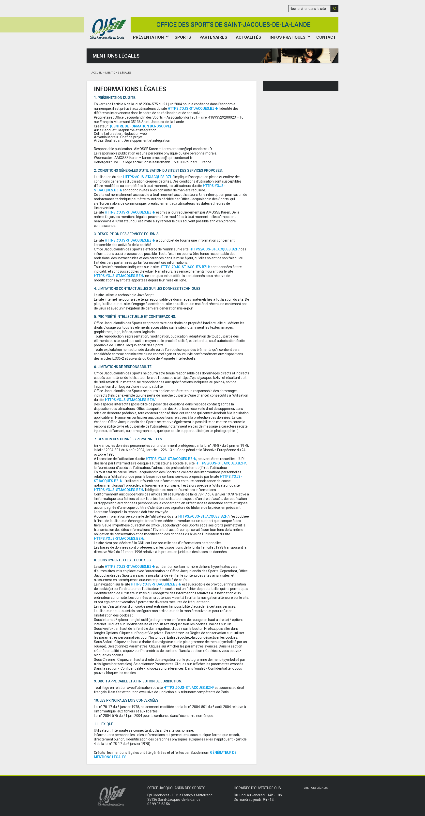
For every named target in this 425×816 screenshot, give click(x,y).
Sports (183, 37)
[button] (334, 8)
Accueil (96, 72)
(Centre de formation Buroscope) (140, 126)
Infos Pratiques (287, 37)
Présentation (148, 37)
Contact (326, 37)
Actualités (248, 37)
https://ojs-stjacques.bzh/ (193, 108)
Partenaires (213, 37)
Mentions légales (316, 787)
